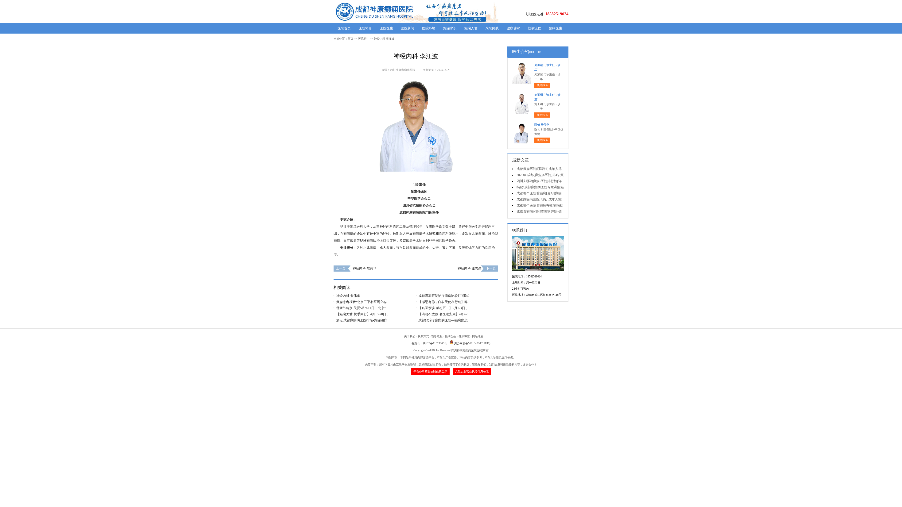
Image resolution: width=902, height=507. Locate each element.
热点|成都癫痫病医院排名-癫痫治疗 (361, 320)
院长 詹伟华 (541, 124)
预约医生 (555, 28)
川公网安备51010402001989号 (472, 343)
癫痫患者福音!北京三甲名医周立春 (361, 302)
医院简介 (365, 28)
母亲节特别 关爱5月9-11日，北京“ (361, 308)
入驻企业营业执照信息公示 (472, 371)
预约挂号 (542, 85)
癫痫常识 (449, 28)
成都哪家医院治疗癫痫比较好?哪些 (443, 296)
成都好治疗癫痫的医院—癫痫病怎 (443, 320)
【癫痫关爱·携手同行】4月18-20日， (362, 314)
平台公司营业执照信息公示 (430, 371)
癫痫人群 (471, 28)
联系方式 (423, 336)
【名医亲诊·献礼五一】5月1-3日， (443, 308)
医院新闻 (407, 28)
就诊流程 (534, 28)
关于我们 (409, 336)
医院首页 (344, 28)
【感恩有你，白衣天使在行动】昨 (443, 302)
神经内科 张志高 (470, 268)
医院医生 (386, 28)
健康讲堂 (513, 28)
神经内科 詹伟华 (365, 268)
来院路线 (492, 28)
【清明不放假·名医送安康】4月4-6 (443, 314)
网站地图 (477, 336)
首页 (350, 38)
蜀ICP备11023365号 (435, 343)
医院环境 (428, 28)
